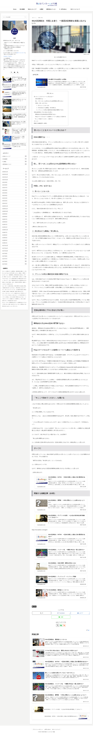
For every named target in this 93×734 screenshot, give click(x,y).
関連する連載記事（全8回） (41, 123)
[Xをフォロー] (57, 625)
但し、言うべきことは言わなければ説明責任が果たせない (49, 101)
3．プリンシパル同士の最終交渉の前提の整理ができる (50, 109)
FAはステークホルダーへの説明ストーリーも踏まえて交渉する (50, 116)
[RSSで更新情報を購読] (64, 625)
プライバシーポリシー (38, 729)
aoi (14, 38)
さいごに (36, 121)
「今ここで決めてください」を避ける (43, 118)
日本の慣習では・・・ (40, 98)
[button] (25, 17)
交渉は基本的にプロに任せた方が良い (43, 112)
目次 (48, 93)
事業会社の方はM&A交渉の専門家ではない (45, 114)
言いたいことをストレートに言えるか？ (44, 96)
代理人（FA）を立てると (41, 103)
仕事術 (34, 606)
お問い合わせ (47, 729)
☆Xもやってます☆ (7, 56)
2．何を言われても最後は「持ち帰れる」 (47, 107)
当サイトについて (21, 52)
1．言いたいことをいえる (43, 105)
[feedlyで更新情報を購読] (14, 72)
